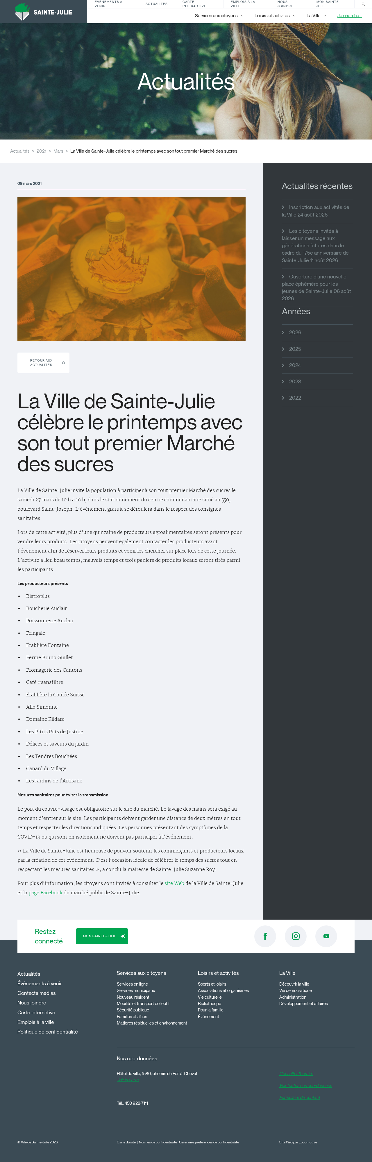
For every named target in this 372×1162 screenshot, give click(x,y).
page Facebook (45, 893)
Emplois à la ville (243, 4)
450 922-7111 (136, 1103)
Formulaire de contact (299, 1097)
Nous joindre (285, 4)
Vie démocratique (295, 990)
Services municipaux (136, 990)
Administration (292, 997)
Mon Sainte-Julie (328, 4)
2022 (295, 398)
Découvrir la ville (294, 984)
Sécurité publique (133, 1010)
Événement (208, 1016)
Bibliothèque (209, 1003)
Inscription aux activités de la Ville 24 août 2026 (315, 211)
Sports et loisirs (212, 984)
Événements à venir (108, 4)
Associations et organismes (223, 990)
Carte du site (126, 1142)
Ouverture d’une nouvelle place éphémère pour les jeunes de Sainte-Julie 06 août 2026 (316, 287)
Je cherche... (349, 15)
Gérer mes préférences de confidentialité (209, 1142)
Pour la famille (210, 1010)
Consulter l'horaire (296, 1073)
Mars (58, 151)
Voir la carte (128, 1079)
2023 (295, 381)
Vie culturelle (210, 997)
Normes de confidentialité (158, 1142)
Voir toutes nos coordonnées (305, 1085)
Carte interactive (194, 4)
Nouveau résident (133, 997)
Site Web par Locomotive (298, 1142)
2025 (295, 349)
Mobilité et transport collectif (143, 1003)
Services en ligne (132, 984)
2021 (41, 151)
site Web (174, 883)
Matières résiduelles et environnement (152, 1023)
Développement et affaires (303, 1003)
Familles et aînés (132, 1016)
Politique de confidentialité (47, 1032)
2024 (295, 365)
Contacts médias (36, 993)
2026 (295, 332)
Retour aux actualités (41, 362)
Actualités (157, 4)
